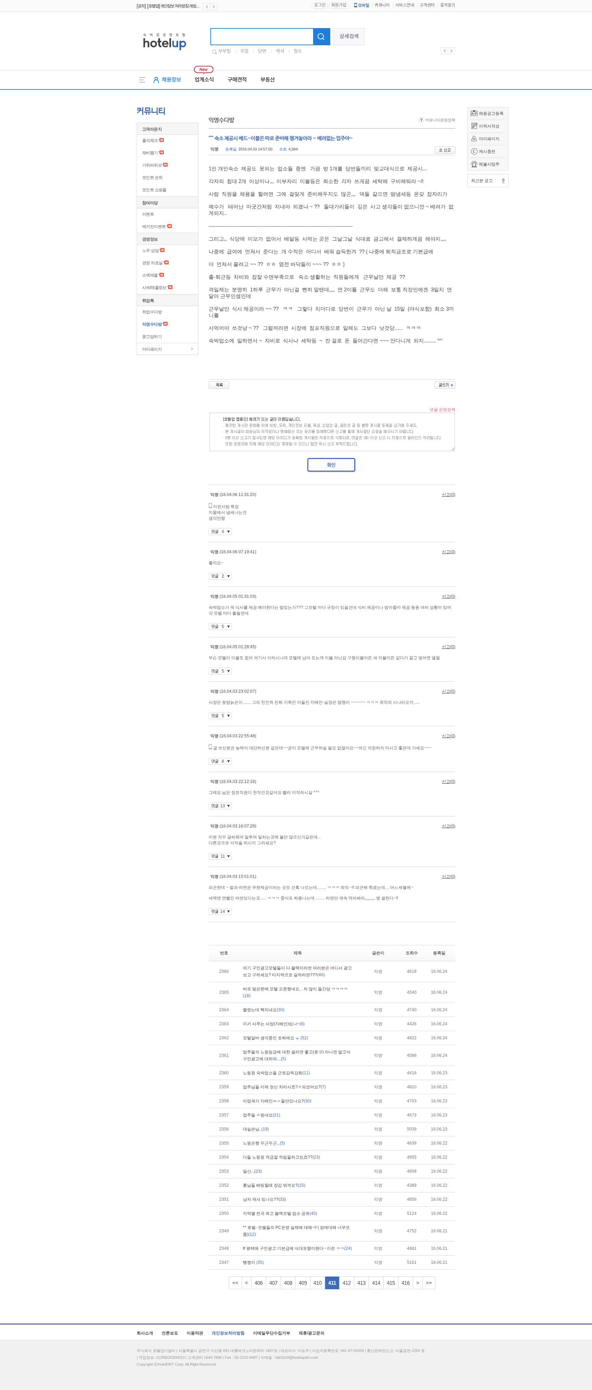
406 (259, 1283)
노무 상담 (150, 250)
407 (273, 1283)
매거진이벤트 (153, 226)
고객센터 (427, 5)
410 (317, 1283)
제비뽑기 (150, 152)
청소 (298, 51)
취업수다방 (152, 312)
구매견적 (237, 80)
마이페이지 (489, 138)
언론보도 (170, 1333)
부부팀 (224, 51)
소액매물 (150, 275)
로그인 (319, 5)
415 (391, 1283)
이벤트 (148, 214)
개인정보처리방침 (228, 1333)
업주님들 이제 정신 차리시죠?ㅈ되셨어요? (284, 1087)
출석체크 (150, 140)
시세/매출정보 (154, 287)
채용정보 (171, 80)
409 (303, 1283)
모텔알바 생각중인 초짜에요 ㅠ (275, 1038)
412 (347, 1283)
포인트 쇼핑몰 (154, 190)
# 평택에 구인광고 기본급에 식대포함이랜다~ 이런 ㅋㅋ (297, 1248)
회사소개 (145, 1333)
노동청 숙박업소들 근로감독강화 (276, 1073)
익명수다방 (152, 324)
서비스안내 (404, 5)
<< (235, 1283)
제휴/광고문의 (311, 1333)
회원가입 (338, 5)
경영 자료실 (152, 263)
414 (376, 1283)
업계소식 (204, 80)
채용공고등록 (491, 113)
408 (288, 1283)
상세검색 (349, 36)
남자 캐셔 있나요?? (264, 1199)
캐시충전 (487, 151)
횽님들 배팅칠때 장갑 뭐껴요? (274, 1185)
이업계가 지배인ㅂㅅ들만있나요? (277, 1101)
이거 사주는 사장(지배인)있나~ (274, 1024)
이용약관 (195, 1333)
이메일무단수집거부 (271, 1333)
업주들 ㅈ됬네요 (261, 1115)
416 (406, 1283)
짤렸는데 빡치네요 (263, 1009)
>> (429, 1283)
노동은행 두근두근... (264, 1143)
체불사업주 (489, 164)
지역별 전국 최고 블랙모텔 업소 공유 (280, 1213)
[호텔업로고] (165, 51)
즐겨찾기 (447, 5)
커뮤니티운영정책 (439, 120)
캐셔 (280, 51)
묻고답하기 (152, 336)
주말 (244, 51)
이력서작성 (489, 126)
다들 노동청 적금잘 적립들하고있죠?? (281, 1157)
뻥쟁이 (253, 1262)
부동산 (267, 80)
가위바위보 (152, 165)
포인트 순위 (152, 177)
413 (361, 1283)
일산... (252, 1171)
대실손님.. (256, 1129)
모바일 (363, 5)
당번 (262, 51)
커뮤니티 (382, 5)
